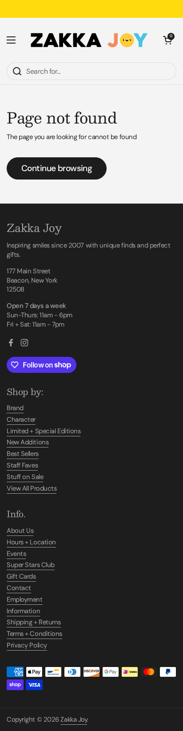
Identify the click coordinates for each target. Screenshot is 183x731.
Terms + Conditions (34, 633)
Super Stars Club (31, 564)
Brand (15, 407)
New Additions (27, 442)
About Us (20, 530)
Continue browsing (56, 168)
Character (21, 419)
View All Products (31, 488)
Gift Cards (21, 576)
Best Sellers (23, 453)
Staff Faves (22, 465)
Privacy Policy (27, 645)
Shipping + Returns (34, 622)
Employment (25, 599)
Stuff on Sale (25, 476)
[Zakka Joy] (89, 40)
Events (16, 553)
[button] (167, 40)
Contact (19, 587)
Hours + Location (31, 542)
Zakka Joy (73, 719)
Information (23, 611)
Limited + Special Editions (43, 431)
